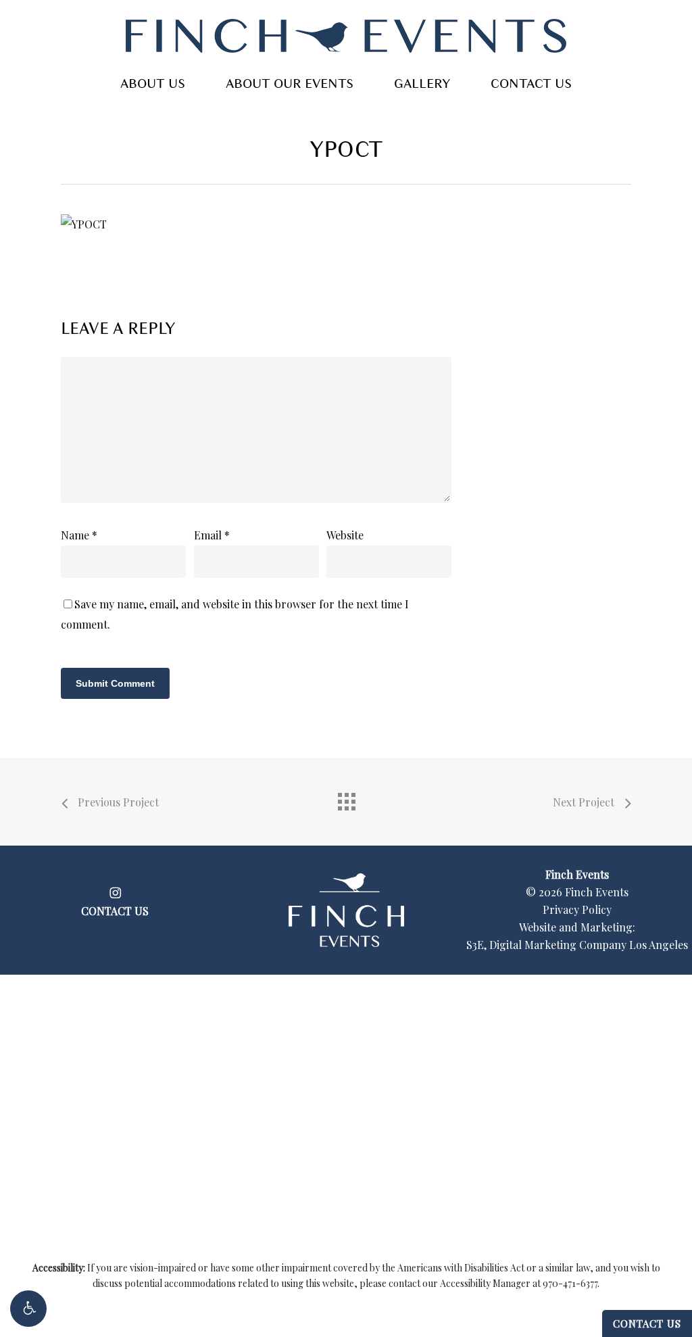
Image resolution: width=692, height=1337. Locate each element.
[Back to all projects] (346, 798)
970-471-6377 (570, 1283)
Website (345, 535)
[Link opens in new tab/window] (115, 890)
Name (79, 535)
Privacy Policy (577, 909)
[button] (28, 1308)
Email (212, 535)
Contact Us (647, 1323)
